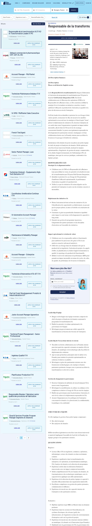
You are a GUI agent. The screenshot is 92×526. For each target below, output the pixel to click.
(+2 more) (29, 155)
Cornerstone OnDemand (19, 77)
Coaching (56, 3)
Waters (15, 218)
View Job (16, 43)
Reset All (54, 17)
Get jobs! (62, 292)
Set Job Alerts (37, 24)
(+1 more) (70, 31)
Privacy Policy (54, 299)
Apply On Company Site (34, 44)
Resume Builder (38, 3)
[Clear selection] (67, 10)
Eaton (14, 198)
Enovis (13, 58)
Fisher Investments (18, 135)
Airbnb (15, 155)
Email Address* (56, 279)
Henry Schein (14, 177)
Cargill (15, 238)
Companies (26, 3)
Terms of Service (70, 298)
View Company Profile (57, 72)
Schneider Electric (18, 96)
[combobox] (24, 10)
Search (73, 10)
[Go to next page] (28, 437)
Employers (80, 3)
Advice (48, 3)
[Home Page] (6, 3)
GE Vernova (13, 36)
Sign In (88, 3)
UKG (14, 116)
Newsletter (66, 3)
